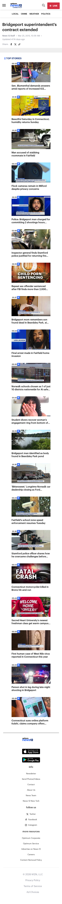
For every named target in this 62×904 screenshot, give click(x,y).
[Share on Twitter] (15, 44)
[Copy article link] (19, 44)
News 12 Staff (8, 36)
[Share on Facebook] (11, 44)
